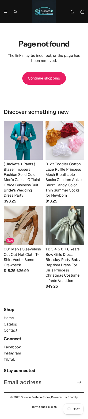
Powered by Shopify (64, 397)
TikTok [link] (9, 359)
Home (9, 317)
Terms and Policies (44, 407)
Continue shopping (44, 78)
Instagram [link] (12, 353)
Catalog (10, 324)
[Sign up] (79, 382)
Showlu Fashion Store (35, 397)
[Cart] (82, 12)
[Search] (15, 12)
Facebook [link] (12, 347)
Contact (10, 330)
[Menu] (5, 11)
